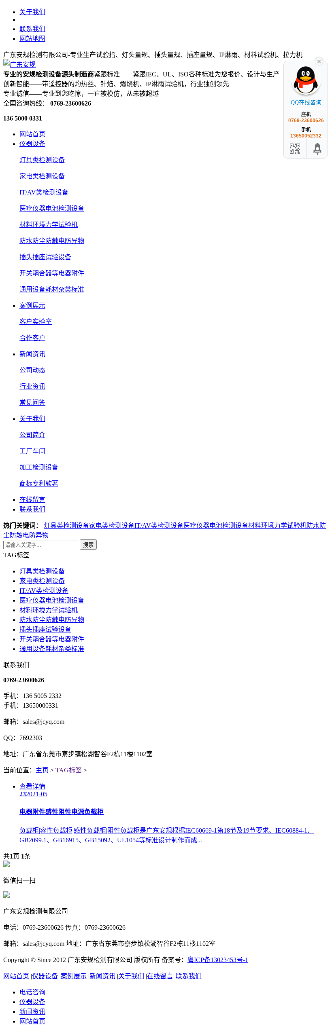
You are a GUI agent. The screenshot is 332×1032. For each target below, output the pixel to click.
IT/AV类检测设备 (43, 192)
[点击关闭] (319, 61)
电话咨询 (32, 992)
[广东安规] (19, 64)
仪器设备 (32, 143)
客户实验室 (35, 321)
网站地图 (32, 38)
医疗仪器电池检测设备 (51, 208)
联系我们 (32, 28)
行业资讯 (32, 386)
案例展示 (32, 305)
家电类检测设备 (42, 176)
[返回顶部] (317, 148)
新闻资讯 (32, 354)
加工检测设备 (38, 467)
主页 (42, 770)
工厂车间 (32, 451)
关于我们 (32, 11)
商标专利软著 (38, 483)
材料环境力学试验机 (48, 224)
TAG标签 (68, 770)
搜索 (88, 545)
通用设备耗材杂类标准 (51, 289)
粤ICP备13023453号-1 (217, 959)
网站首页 (32, 134)
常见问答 (32, 402)
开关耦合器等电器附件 (51, 273)
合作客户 (32, 337)
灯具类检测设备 (42, 159)
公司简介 (32, 434)
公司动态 (32, 370)
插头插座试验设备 (45, 257)
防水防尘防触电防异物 (51, 240)
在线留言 (32, 499)
